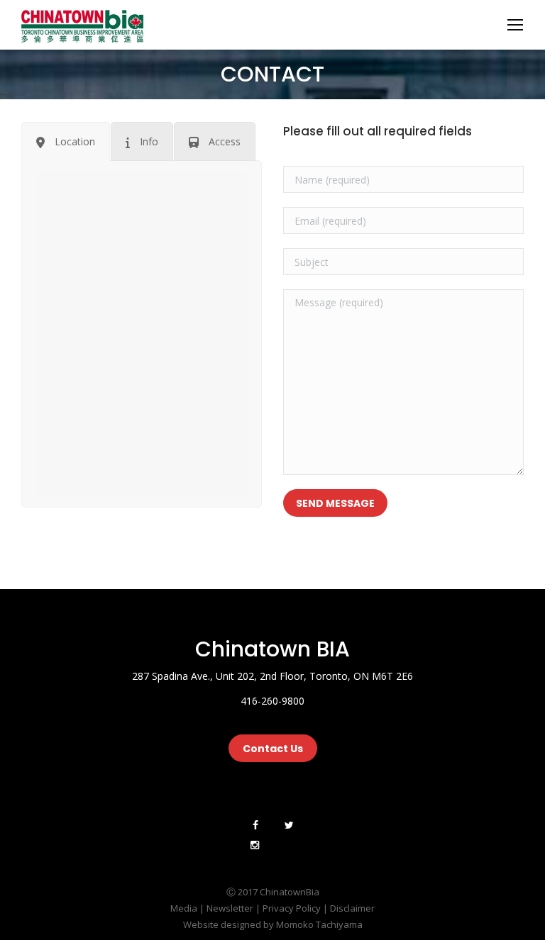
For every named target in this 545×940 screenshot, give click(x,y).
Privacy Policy (292, 908)
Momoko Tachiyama (319, 924)
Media (183, 908)
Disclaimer (352, 908)
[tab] (65, 141)
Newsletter (230, 908)
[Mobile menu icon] (515, 24)
